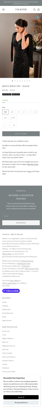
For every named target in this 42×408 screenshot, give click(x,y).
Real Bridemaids (7, 313)
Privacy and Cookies (8, 372)
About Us (5, 342)
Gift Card (5, 349)
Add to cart (21, 134)
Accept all (21, 397)
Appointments (7, 320)
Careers (4, 364)
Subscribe (21, 223)
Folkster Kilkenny (7, 338)
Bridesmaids (6, 309)
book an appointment (9, 283)
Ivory (29, 171)
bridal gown (26, 266)
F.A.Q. (4, 335)
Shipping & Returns (8, 346)
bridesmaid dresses (27, 261)
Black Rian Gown (32, 164)
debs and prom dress (32, 269)
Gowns (4, 302)
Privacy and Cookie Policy (14, 392)
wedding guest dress (23, 263)
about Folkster (14, 281)
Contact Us (6, 331)
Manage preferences (21, 402)
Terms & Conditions (8, 357)
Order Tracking (7, 353)
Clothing (5, 306)
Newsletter (5, 368)
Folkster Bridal (7, 254)
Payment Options (8, 361)
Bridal (4, 317)
